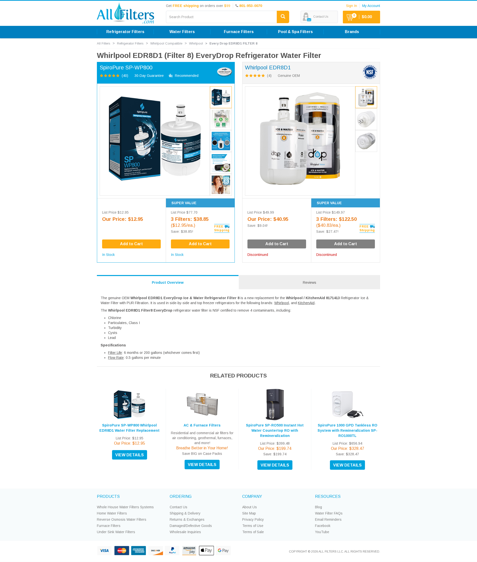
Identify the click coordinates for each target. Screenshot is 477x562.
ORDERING (181, 496)
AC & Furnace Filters (202, 425)
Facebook (322, 526)
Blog (318, 507)
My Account (371, 6)
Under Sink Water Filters (116, 532)
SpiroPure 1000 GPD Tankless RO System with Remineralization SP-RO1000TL (347, 430)
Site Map (249, 513)
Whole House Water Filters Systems (125, 507)
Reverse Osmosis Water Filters (121, 519)
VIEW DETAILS (129, 455)
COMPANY (252, 496)
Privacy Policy (253, 519)
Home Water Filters (112, 513)
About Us (249, 507)
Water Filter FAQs (329, 513)
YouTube (322, 532)
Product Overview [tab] (168, 282)
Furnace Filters (108, 526)
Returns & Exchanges (187, 519)
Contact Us (178, 507)
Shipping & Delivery (185, 513)
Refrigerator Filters (130, 43)
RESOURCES (328, 496)
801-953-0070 (250, 6)
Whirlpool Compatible (166, 43)
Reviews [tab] (309, 282)
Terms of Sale (253, 532)
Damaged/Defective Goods (191, 526)
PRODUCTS (108, 496)
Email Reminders (328, 519)
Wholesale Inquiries (185, 532)
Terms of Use (252, 526)
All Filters (103, 43)
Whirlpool (196, 43)
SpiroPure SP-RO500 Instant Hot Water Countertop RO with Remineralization (275, 430)
